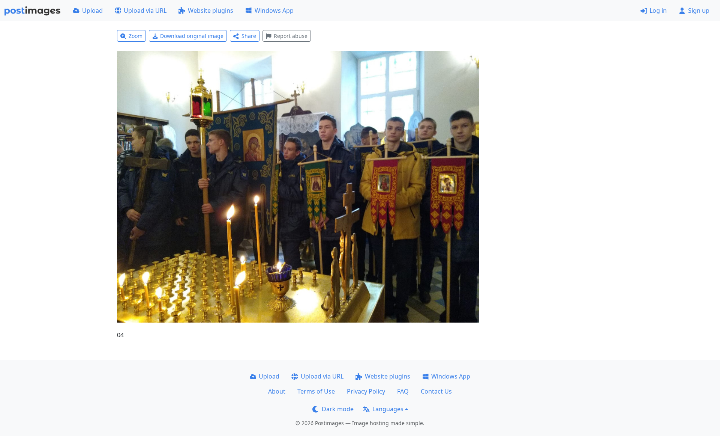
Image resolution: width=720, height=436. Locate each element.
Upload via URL (145, 10)
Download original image (192, 35)
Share (249, 35)
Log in (658, 10)
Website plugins (210, 10)
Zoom (135, 35)
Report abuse (291, 35)
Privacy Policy (366, 391)
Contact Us (436, 391)
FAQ (403, 391)
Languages (388, 409)
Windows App (274, 10)
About (276, 391)
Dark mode (338, 409)
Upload (92, 10)
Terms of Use (316, 391)
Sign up (699, 10)
